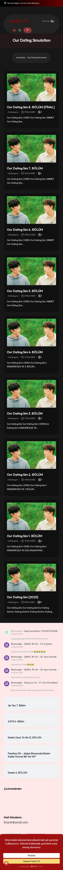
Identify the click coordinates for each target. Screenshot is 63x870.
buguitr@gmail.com (16, 822)
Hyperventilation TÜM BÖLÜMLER (41, 631)
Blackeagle (16, 643)
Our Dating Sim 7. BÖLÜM (25, 168)
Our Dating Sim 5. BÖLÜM (25, 291)
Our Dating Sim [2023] (22, 597)
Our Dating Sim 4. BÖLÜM (25, 352)
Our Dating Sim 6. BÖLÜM (25, 229)
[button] (27, 30)
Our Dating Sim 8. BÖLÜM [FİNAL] (31, 107)
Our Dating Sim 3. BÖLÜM (25, 413)
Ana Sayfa (20, 57)
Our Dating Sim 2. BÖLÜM (25, 474)
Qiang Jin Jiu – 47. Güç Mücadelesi (41, 682)
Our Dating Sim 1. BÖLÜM (24, 536)
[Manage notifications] (6, 863)
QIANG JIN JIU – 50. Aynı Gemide (40, 656)
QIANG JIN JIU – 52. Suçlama (38, 643)
